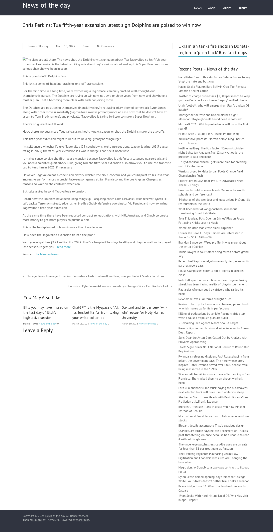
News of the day (46, 5)
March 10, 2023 (65, 46)
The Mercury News (46, 254)
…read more (63, 247)
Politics (226, 8)
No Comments (105, 46)
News (198, 8)
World (211, 8)
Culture (242, 8)
